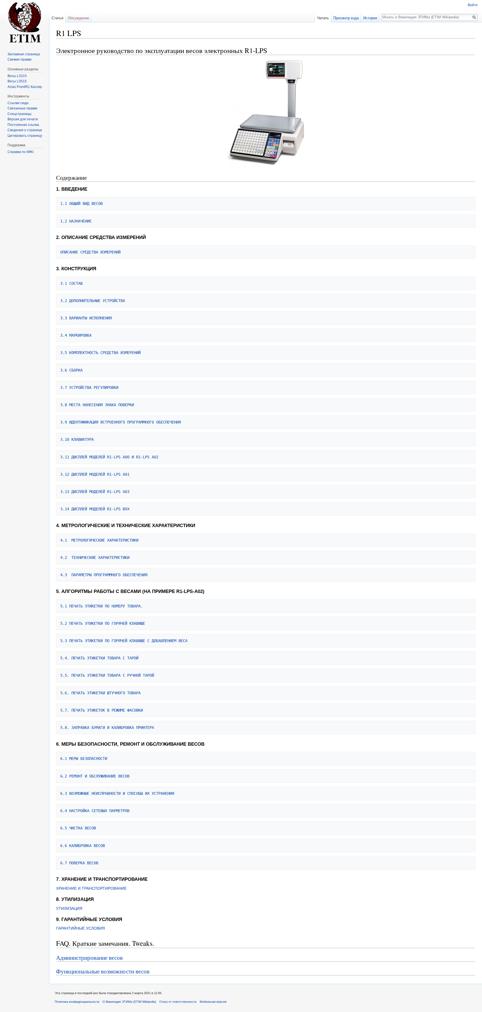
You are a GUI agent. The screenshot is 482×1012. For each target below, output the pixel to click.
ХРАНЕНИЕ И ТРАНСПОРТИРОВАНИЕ (91, 888)
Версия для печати (23, 119)
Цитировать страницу (25, 136)
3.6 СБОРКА (71, 370)
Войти (473, 5)
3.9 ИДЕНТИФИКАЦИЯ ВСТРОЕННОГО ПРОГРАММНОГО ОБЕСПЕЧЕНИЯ (120, 422)
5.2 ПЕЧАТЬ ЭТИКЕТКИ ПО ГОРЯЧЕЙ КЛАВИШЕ (102, 623)
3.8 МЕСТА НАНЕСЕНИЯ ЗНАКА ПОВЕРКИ (97, 405)
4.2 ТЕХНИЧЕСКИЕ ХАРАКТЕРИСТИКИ (94, 557)
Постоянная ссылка (23, 125)
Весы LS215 (17, 76)
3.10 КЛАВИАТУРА (77, 439)
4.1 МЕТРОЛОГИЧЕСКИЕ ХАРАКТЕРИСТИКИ (99, 540)
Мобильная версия (213, 1001)
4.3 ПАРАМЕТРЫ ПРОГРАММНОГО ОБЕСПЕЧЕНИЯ (103, 575)
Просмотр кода (346, 18)
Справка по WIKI (20, 152)
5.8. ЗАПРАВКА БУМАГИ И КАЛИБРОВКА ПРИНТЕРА (107, 727)
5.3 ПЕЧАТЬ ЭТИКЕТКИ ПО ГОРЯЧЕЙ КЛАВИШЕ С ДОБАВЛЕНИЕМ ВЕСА (123, 640)
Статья (57, 18)
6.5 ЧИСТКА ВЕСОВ (78, 828)
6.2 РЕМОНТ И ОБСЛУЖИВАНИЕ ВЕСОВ (94, 776)
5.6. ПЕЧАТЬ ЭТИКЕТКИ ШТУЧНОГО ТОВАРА (100, 693)
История (370, 18)
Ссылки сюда (18, 103)
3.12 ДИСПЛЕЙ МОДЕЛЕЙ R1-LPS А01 (94, 474)
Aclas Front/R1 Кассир (25, 87)
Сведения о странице (25, 130)
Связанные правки (22, 108)
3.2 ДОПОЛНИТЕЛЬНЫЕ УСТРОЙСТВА (92, 300)
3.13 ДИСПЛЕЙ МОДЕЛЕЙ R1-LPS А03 (94, 491)
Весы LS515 (17, 81)
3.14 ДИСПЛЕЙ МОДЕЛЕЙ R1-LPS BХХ (94, 509)
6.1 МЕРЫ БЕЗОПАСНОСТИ (83, 758)
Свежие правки (20, 59)
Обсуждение (78, 18)
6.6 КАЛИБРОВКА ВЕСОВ (82, 845)
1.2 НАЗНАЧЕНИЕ (75, 221)
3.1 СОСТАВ (71, 283)
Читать (323, 18)
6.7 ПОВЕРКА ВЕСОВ (79, 863)
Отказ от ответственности (177, 1001)
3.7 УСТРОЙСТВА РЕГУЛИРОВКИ (89, 387)
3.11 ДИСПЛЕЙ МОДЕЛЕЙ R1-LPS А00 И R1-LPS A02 (109, 457)
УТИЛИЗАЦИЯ (69, 908)
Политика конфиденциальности (77, 1001)
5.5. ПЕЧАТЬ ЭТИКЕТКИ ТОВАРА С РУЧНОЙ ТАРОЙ (107, 675)
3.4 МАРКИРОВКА (75, 335)
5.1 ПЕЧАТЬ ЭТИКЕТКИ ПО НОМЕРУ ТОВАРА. (101, 606)
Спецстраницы (20, 114)
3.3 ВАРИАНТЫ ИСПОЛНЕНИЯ (86, 318)
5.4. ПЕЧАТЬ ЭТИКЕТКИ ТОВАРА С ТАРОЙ (99, 658)
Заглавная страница (24, 54)
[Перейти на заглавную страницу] (24, 22)
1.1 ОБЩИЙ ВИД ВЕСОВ (81, 203)
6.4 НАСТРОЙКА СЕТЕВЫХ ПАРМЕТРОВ (94, 810)
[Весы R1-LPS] (266, 112)
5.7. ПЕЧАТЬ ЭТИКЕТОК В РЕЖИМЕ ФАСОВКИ (101, 710)
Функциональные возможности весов (103, 971)
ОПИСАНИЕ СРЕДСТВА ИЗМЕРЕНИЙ (90, 252)
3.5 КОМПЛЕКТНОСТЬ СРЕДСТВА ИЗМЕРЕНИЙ (100, 352)
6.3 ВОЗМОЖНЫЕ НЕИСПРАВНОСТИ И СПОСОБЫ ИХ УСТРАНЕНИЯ (117, 793)
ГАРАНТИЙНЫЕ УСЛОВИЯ (80, 928)
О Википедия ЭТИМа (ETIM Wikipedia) (129, 1001)
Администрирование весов (89, 957)
